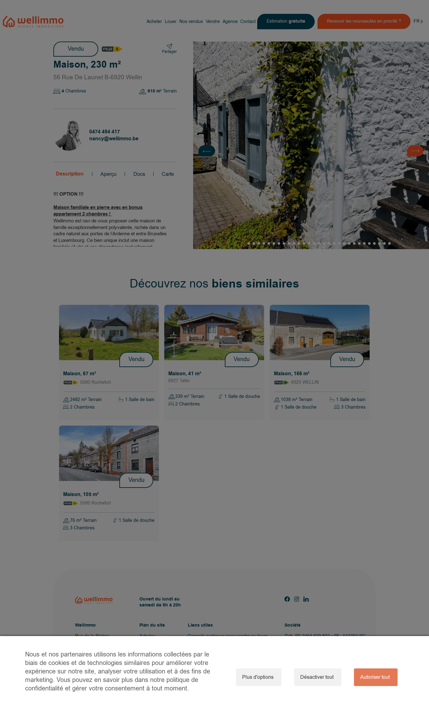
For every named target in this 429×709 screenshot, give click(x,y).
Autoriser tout (375, 677)
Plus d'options (258, 677)
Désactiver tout (317, 677)
